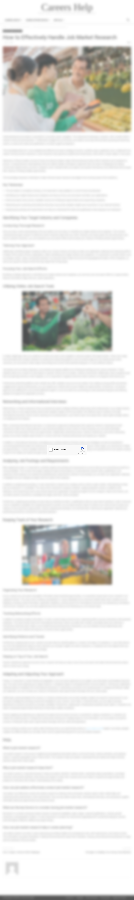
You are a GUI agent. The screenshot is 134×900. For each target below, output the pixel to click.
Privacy (79, 453)
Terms (83, 453)
